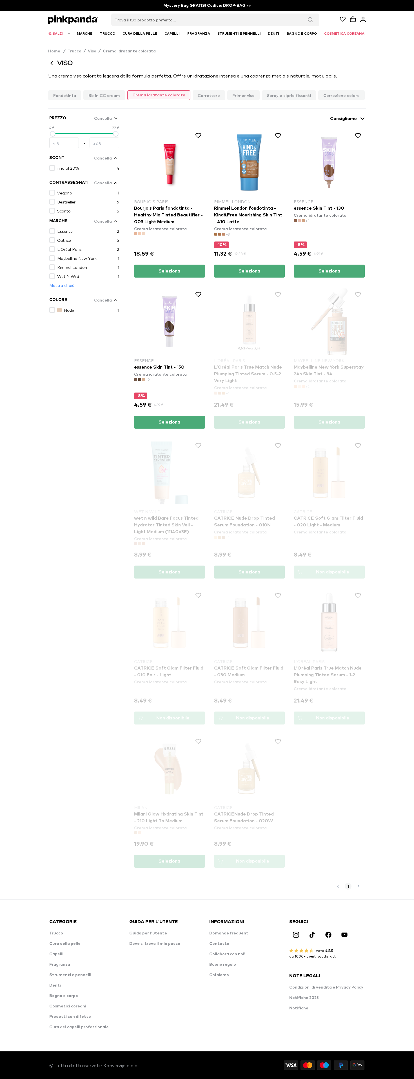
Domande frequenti (229, 933)
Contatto (219, 944)
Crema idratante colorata (129, 51)
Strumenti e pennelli (70, 975)
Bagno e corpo (63, 996)
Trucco (74, 51)
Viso (92, 51)
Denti (55, 985)
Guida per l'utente (148, 933)
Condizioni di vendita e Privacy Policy (326, 987)
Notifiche (298, 1008)
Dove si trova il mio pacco (154, 944)
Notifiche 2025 (304, 998)
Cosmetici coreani (67, 1006)
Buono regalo (222, 965)
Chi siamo (219, 975)
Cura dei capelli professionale (79, 1027)
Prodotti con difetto (70, 1017)
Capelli (56, 954)
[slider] (52, 134)
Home (56, 51)
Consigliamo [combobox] (343, 118)
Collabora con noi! (227, 954)
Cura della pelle (65, 944)
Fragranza (59, 965)
